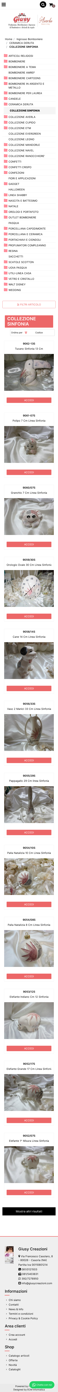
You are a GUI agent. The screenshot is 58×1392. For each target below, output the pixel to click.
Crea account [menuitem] (17, 1334)
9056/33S (29, 703)
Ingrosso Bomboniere (30, 39)
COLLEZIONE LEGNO (21, 139)
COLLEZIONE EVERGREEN (25, 133)
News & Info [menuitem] (16, 1309)
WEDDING (15, 290)
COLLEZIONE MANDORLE (24, 144)
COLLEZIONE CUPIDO (22, 122)
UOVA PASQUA (18, 267)
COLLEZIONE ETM (20, 128)
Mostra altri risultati (29, 1211)
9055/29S (29, 775)
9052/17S (29, 1063)
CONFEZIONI (16, 172)
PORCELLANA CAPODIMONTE (27, 228)
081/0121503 (29, 1269)
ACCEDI (29, 400)
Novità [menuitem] (13, 1364)
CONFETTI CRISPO (20, 167)
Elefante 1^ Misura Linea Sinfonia (29, 1140)
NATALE (13, 206)
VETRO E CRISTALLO (21, 278)
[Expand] (6, 55)
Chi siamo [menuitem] (15, 1300)
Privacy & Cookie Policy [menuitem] (23, 1318)
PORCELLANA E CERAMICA (26, 234)
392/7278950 (30, 1278)
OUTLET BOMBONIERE (22, 217)
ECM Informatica (36, 1389)
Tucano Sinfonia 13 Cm (29, 348)
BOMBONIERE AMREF (22, 72)
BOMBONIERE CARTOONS (24, 78)
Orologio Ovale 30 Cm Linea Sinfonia (29, 564)
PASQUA (14, 223)
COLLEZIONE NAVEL (21, 150)
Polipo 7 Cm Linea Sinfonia (29, 420)
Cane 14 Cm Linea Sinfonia (29, 636)
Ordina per (16, 332)
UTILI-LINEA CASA (20, 273)
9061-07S (29, 415)
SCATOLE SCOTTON (21, 262)
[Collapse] (6, 104)
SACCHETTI (16, 256)
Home (8, 39)
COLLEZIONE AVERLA (22, 117)
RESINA (13, 250)
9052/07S (29, 1135)
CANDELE (15, 98)
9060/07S (29, 487)
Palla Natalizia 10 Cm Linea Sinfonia (29, 852)
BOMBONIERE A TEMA (22, 67)
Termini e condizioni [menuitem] (21, 1313)
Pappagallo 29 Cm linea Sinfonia (29, 780)
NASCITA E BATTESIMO (23, 200)
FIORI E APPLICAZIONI (22, 178)
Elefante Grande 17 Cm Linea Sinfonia (30, 1068)
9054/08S (29, 919)
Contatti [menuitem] (14, 1304)
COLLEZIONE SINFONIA (23, 46)
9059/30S (29, 559)
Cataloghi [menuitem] (14, 1369)
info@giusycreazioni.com (37, 1283)
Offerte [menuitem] (13, 1360)
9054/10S (29, 847)
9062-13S (29, 343)
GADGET (14, 184)
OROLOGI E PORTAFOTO (24, 211)
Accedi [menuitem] (13, 1339)
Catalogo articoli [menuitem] (19, 1355)
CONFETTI (15, 161)
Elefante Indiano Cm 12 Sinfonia (29, 996)
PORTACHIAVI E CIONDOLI (25, 239)
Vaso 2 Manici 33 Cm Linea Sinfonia (29, 708)
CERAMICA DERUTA (21, 43)
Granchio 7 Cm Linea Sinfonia (29, 492)
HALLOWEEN (17, 189)
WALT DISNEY (17, 284)
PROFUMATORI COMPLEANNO (27, 245)
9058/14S (29, 631)
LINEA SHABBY (18, 195)
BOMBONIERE (17, 61)
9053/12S (29, 991)
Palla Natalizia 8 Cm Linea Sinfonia (29, 924)
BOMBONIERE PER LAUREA (25, 93)
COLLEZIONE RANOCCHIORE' (27, 156)
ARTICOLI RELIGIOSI (21, 55)
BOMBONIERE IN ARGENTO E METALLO (26, 85)
